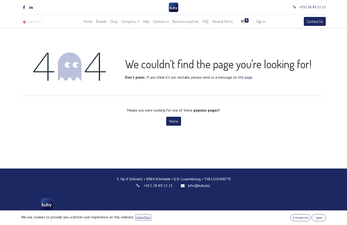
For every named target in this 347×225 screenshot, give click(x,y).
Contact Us (315, 21)
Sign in (261, 21)
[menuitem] (88, 21)
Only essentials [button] (300, 217)
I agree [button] (318, 217)
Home (173, 121)
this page (245, 77)
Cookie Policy (143, 217)
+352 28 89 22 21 (313, 7)
